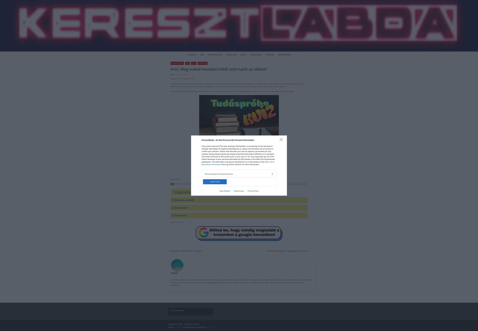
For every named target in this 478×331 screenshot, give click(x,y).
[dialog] (239, 165)
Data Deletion (225, 191)
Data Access (239, 191)
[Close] (282, 140)
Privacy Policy (253, 191)
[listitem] (239, 174)
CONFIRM (215, 182)
